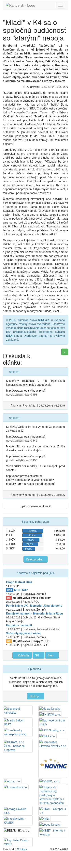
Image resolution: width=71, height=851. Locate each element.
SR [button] (37, 655)
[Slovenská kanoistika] (18, 710)
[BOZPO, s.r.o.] (49, 781)
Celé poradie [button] (34, 559)
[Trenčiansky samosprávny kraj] (18, 732)
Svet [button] (51, 655)
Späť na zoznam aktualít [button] (36, 506)
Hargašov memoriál (19, 625)
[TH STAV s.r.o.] (50, 714)
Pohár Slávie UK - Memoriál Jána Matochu (34, 605)
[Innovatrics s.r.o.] (16, 787)
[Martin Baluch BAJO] (18, 722)
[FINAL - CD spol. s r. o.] (53, 810)
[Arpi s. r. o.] (12, 781)
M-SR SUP (21, 590)
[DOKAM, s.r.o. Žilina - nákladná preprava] (18, 745)
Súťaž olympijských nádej (23, 633)
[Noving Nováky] (53, 763)
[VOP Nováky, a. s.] (52, 730)
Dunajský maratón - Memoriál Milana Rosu (34, 613)
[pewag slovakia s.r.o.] (18, 810)
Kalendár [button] (23, 655)
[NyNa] (44, 818)
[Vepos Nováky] (49, 824)
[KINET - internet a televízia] (53, 832)
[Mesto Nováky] (49, 708)
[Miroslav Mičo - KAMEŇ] (18, 820)
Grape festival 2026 (19, 582)
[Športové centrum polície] (53, 722)
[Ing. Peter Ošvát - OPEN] (18, 842)
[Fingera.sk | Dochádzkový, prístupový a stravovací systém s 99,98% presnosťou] (53, 795)
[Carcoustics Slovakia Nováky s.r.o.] (53, 743)
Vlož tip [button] (34, 696)
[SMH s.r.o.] (47, 736)
